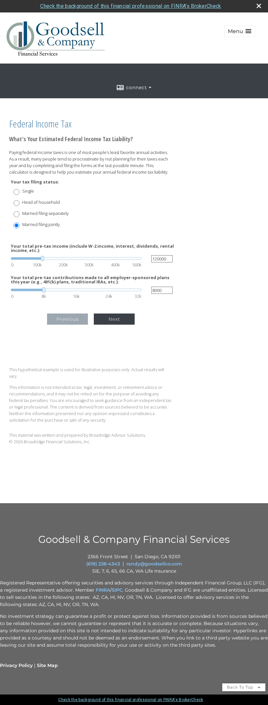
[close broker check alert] (258, 6)
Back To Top (241, 687)
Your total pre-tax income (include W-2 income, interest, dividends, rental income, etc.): (92, 248)
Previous (68, 319)
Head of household (41, 202)
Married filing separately (45, 213)
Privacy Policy (16, 665)
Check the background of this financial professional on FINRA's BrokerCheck (130, 6)
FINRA (103, 590)
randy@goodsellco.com (154, 564)
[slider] (76, 258)
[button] (239, 31)
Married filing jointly (41, 224)
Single (28, 191)
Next (114, 319)
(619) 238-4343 (103, 564)
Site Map (47, 665)
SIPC (117, 590)
